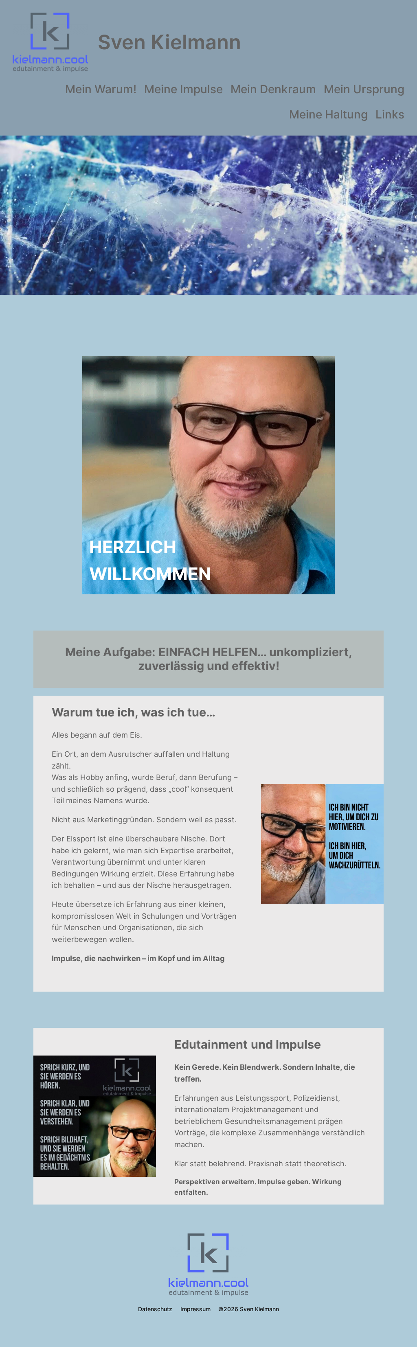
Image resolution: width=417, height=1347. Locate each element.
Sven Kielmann (169, 42)
